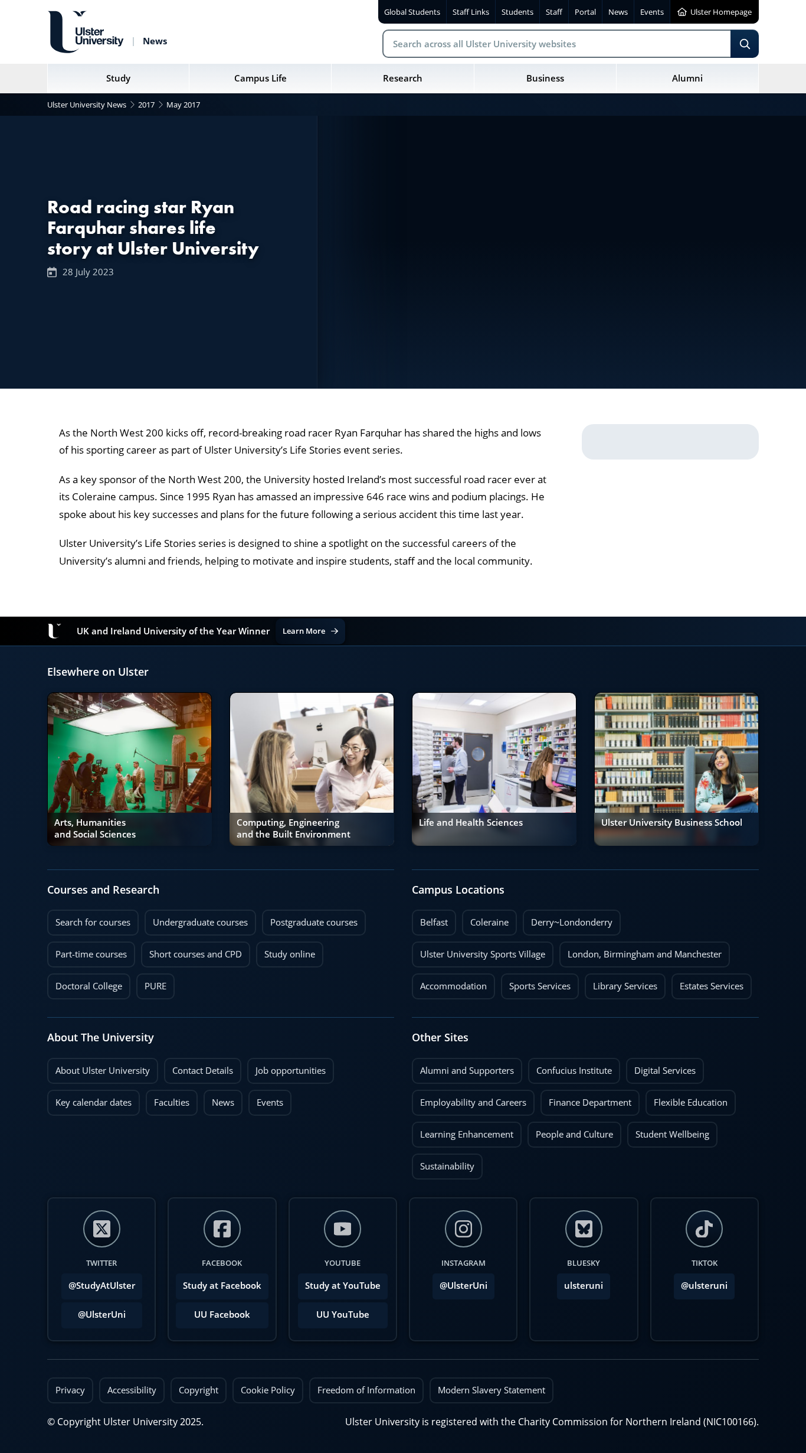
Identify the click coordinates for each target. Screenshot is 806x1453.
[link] (129, 769)
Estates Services (707, 982)
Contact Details (202, 1070)
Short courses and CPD (191, 950)
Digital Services (661, 1067)
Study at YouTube (343, 1285)
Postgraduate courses (310, 919)
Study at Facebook (222, 1285)
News (219, 1099)
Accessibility (131, 1390)
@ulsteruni (701, 1282)
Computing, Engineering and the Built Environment (293, 828)
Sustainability (443, 1163)
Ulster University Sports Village (482, 954)
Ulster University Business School (671, 822)
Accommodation (449, 982)
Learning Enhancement (462, 1131)
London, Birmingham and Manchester (645, 954)
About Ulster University (102, 1070)
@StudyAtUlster (101, 1285)
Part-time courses (87, 950)
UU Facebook (222, 1314)
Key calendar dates (93, 1102)
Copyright (198, 1390)
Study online (285, 950)
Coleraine (485, 919)
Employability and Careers (469, 1099)
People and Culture (570, 1131)
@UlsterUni (93, 1311)
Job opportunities (290, 1070)
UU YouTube (342, 1314)
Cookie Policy (268, 1390)
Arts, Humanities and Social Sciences (95, 828)
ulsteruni (583, 1285)
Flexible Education (687, 1099)
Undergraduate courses (196, 919)
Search (744, 44)
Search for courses (92, 922)
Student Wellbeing (668, 1131)
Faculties (171, 1102)
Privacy (70, 1390)
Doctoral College (84, 982)
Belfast (430, 919)
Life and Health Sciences (471, 822)
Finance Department (585, 1099)
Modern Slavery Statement (491, 1390)
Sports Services (536, 982)
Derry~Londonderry (567, 919)
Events (265, 1099)
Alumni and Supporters (463, 1067)
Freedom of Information (366, 1390)
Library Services (621, 982)
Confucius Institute (570, 1067)
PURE (155, 986)
